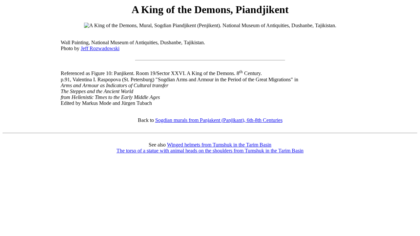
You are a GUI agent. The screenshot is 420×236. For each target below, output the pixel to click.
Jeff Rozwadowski (100, 48)
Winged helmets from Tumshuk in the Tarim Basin (219, 145)
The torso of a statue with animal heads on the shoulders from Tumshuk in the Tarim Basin (210, 150)
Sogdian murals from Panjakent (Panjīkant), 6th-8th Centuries (219, 120)
